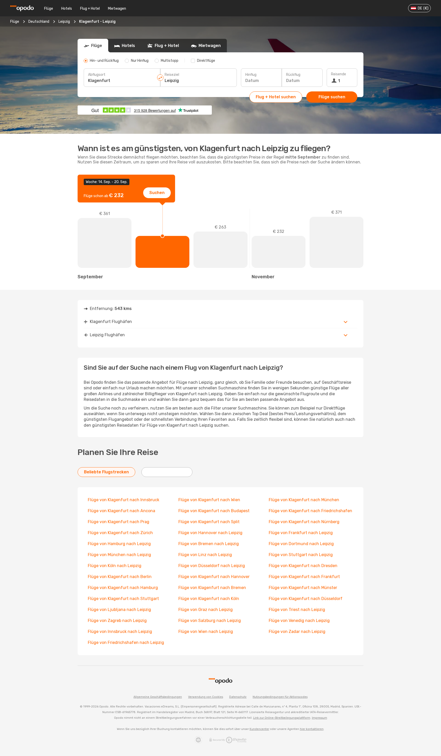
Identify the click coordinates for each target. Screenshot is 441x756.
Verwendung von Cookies (205, 697)
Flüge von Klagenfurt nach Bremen (212, 587)
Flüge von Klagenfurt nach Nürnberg (304, 521)
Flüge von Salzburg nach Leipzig (209, 620)
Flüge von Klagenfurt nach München (304, 499)
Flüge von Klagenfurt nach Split (209, 521)
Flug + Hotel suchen (276, 96)
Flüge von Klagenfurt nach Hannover (214, 576)
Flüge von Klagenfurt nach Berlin (120, 576)
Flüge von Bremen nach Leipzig (208, 543)
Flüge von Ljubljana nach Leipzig (119, 609)
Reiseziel (172, 75)
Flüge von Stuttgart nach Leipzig (301, 554)
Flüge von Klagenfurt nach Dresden (303, 565)
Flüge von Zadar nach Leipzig (297, 631)
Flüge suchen (331, 96)
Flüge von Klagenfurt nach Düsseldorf (305, 598)
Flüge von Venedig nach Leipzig (299, 620)
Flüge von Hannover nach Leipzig (210, 532)
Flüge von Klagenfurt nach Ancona (121, 510)
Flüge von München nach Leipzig (119, 554)
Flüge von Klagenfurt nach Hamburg (123, 587)
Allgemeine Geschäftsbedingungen (157, 697)
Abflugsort (96, 75)
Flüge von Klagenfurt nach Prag (118, 521)
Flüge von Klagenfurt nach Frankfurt (304, 576)
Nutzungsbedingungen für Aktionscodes (280, 697)
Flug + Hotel (90, 8)
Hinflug (250, 75)
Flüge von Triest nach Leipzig (297, 609)
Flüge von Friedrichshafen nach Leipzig (126, 642)
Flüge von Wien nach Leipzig (205, 631)
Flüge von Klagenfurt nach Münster (303, 587)
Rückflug (293, 75)
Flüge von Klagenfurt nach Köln (208, 598)
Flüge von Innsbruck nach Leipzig (120, 631)
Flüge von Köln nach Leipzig (114, 565)
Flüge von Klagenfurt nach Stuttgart (123, 598)
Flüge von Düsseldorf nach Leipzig (211, 565)
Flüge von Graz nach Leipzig (205, 609)
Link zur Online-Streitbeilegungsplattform (281, 717)
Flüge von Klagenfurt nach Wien (209, 499)
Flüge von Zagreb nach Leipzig (117, 620)
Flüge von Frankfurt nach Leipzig (301, 532)
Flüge (48, 8)
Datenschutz (238, 697)
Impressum (319, 717)
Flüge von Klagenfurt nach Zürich (120, 532)
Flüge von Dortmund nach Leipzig (301, 543)
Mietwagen (117, 8)
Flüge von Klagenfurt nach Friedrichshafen (310, 510)
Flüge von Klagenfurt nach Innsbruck (123, 499)
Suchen (157, 192)
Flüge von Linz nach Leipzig (205, 554)
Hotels (66, 8)
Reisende (338, 74)
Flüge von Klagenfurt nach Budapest (214, 510)
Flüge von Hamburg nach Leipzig (119, 543)
